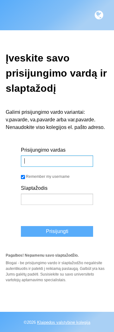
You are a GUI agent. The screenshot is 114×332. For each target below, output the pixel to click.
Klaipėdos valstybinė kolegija (63, 322)
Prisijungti (57, 231)
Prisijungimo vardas (43, 150)
